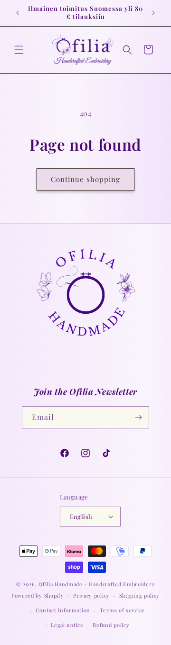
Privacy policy (91, 595)
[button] (19, 49)
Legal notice (67, 624)
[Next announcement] (153, 12)
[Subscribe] (138, 417)
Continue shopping (85, 179)
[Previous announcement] (17, 12)
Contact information (63, 610)
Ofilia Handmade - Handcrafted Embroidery (96, 584)
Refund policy (111, 624)
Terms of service (122, 610)
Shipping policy (139, 595)
